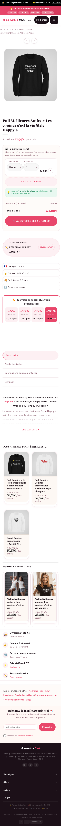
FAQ (47, 690)
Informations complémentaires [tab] (21, 373)
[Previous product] (34, 41)
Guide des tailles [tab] (14, 364)
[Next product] (26, 41)
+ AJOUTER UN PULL (31, 181)
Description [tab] (11, 355)
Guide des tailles (23, 695)
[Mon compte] (29, 20)
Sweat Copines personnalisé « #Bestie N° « (14, 541)
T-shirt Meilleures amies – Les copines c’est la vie (16, 603)
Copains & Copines (22, 29)
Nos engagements (14, 699)
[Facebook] (36, 765)
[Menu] (54, 20)
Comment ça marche (45, 695)
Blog (28, 699)
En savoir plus (16, 677)
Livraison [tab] (9, 382)
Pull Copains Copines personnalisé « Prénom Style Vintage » (43, 486)
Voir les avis (15, 667)
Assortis (14, 20)
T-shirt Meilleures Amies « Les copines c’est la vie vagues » (44, 603)
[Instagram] (24, 765)
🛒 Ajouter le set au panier (31, 220)
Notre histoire (36, 690)
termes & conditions (26, 736)
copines (8, 401)
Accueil (4, 29)
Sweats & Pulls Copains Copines (17, 33)
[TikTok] (30, 765)
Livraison (8, 695)
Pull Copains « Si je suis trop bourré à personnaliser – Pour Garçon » (16, 484)
